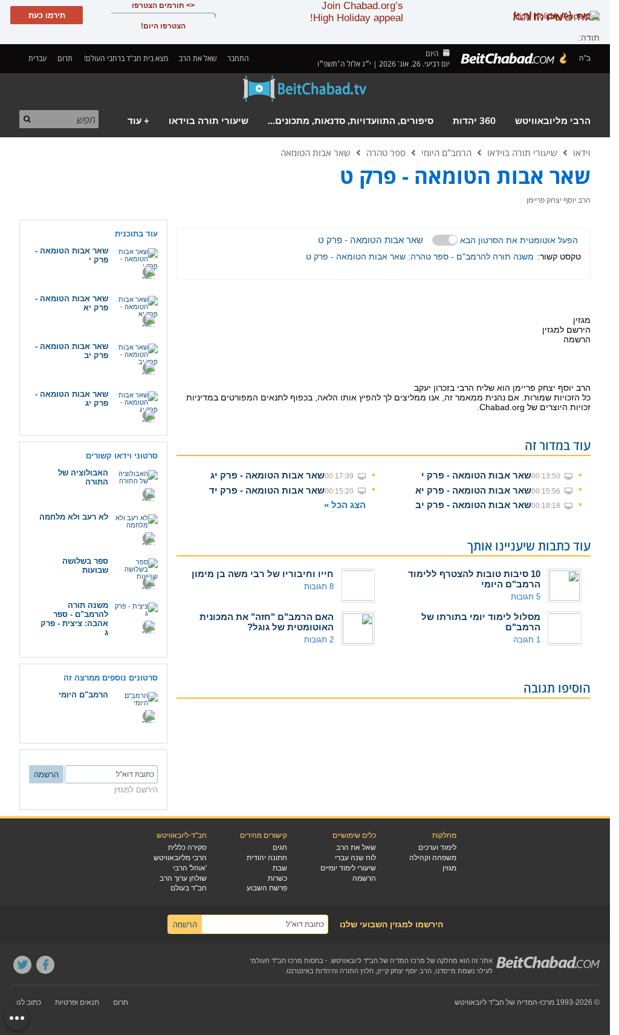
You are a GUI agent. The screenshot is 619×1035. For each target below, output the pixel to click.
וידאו (582, 152)
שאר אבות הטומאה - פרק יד (267, 490)
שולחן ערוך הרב (183, 878)
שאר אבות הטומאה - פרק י (476, 475)
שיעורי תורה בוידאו (208, 121)
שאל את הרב (197, 58)
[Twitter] (22, 965)
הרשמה (364, 878)
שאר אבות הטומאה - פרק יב (473, 505)
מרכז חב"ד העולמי (276, 960)
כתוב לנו (28, 1002)
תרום (65, 58)
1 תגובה (526, 639)
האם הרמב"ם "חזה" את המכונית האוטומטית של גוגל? (266, 622)
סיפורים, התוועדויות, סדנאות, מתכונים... (350, 121)
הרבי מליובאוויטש (553, 121)
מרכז (547, 1002)
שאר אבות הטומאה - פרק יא (473, 490)
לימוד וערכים (437, 847)
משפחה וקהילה (432, 858)
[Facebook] (45, 965)
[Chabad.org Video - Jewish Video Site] (305, 89)
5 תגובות (525, 596)
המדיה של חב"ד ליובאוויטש (496, 1002)
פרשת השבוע (267, 888)
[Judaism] (514, 58)
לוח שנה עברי (355, 858)
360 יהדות (474, 121)
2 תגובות (319, 639)
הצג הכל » (345, 505)
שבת (280, 868)
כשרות (277, 878)
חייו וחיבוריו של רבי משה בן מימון (263, 574)
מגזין (449, 868)
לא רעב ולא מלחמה (73, 516)
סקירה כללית (187, 847)
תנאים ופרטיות (77, 1002)
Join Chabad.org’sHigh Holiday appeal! (356, 12)
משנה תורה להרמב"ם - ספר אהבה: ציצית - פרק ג (74, 619)
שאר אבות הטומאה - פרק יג (267, 475)
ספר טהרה (386, 152)
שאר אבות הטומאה (315, 152)
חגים (280, 847)
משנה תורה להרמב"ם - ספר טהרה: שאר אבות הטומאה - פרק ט (420, 256)
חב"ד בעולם (188, 888)
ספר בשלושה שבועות (85, 566)
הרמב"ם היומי (446, 152)
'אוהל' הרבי (190, 868)
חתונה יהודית (267, 858)
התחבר (239, 58)
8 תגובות (319, 586)
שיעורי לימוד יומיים (348, 868)
